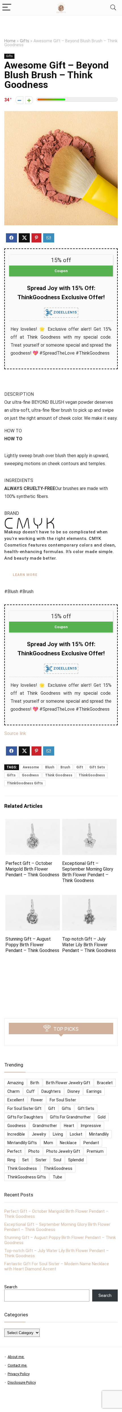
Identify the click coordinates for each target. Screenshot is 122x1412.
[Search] (113, 7)
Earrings (94, 1091)
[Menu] (7, 7)
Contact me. (17, 1365)
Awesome (31, 767)
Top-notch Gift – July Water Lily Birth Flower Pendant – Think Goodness (89, 944)
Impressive (91, 1125)
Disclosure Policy (22, 1382)
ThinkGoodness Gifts (25, 783)
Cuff (30, 1091)
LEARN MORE (25, 575)
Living (58, 1134)
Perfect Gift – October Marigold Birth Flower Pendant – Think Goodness (32, 869)
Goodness (30, 775)
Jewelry (39, 1134)
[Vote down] (19, 100)
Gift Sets (97, 767)
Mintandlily (99, 1134)
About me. (16, 1357)
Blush (49, 767)
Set (25, 1160)
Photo (33, 1151)
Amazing (15, 1082)
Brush (65, 767)
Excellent (15, 1100)
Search (10, 1287)
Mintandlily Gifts (22, 1142)
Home (10, 41)
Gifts (24, 41)
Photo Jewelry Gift (63, 1151)
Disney (74, 1091)
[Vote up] (29, 100)
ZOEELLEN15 (64, 312)
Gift (79, 767)
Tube (57, 1177)
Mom (48, 1142)
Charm (13, 1091)
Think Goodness (58, 775)
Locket (76, 1134)
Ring (11, 1160)
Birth (34, 1082)
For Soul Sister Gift (24, 1108)
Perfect (14, 1151)
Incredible (16, 1134)
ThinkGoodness (92, 775)
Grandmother (45, 1125)
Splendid (76, 1160)
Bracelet (105, 1082)
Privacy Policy (19, 1374)
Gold (102, 1117)
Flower (37, 1100)
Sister (41, 1160)
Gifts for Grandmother (70, 1117)
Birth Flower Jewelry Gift (68, 1082)
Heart (69, 1125)
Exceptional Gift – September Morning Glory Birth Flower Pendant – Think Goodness (87, 872)
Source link (15, 733)
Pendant (91, 1142)
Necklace (68, 1142)
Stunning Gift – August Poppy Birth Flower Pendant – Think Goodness (32, 944)
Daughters (51, 1091)
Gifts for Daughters (25, 1117)
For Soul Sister (63, 1100)
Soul (57, 1160)
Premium (95, 1151)
